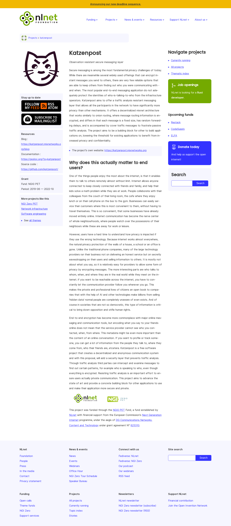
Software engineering (33, 213)
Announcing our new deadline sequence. (115, 4)
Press (23, 466)
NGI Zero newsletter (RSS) (134, 510)
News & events (133, 19)
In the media (27, 471)
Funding (90, 19)
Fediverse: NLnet (128, 456)
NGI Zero (25, 510)
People (24, 461)
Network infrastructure (34, 208)
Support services (29, 515)
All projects (177, 66)
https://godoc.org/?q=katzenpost (41, 159)
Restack (176, 122)
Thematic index (180, 73)
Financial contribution (180, 500)
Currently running (180, 60)
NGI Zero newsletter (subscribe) (137, 505)
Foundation (26, 456)
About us (200, 19)
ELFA (174, 135)
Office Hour (76, 471)
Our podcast (126, 466)
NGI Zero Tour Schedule (83, 476)
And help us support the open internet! (188, 153)
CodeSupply (178, 129)
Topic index (76, 510)
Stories (73, 515)
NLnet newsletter (129, 500)
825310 (135, 425)
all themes (35, 220)
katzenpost (46, 37)
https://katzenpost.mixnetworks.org (125, 150)
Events (73, 461)
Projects (110, 19)
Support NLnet (178, 19)
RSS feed (124, 476)
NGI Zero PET (29, 203)
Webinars (74, 466)
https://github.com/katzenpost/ (39, 169)
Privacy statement (30, 481)
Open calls (26, 500)
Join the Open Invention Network (187, 505)
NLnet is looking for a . (187, 91)
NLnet (72, 415)
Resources (156, 19)
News (72, 456)
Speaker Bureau (78, 481)
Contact (24, 476)
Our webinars (126, 471)
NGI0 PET (119, 410)
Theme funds (27, 505)
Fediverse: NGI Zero (130, 461)
